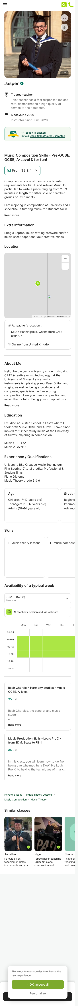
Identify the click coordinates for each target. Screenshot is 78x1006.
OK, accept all (39, 984)
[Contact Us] (70, 4)
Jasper (11, 83)
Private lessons (13, 794)
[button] (64, 18)
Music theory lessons (25, 543)
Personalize (38, 993)
